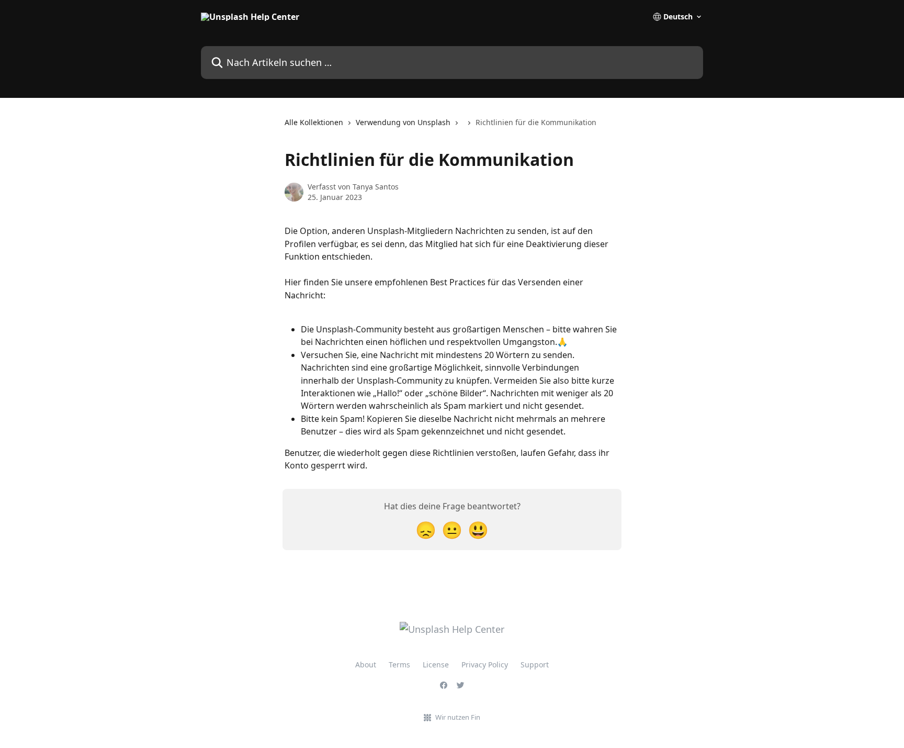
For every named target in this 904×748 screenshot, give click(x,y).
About (365, 664)
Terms (399, 664)
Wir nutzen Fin (457, 717)
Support (535, 664)
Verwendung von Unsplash (403, 122)
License (436, 664)
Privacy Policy (484, 664)
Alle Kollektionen (314, 122)
